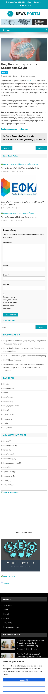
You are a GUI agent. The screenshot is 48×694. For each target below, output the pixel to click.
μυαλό (29, 81)
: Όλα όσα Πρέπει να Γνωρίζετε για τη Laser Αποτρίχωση (24, 356)
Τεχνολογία (7, 419)
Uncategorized (8, 388)
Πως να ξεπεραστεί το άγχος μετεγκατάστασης (20, 217)
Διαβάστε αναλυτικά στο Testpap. (14, 129)
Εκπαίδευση (8, 401)
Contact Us (37, 2)
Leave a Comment (29, 76)
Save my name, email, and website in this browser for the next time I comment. (10, 303)
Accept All (24, 680)
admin (16, 76)
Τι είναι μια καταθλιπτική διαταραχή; (42, 148)
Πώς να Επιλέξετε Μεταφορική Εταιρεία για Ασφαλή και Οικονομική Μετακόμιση (24, 342)
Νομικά (6, 410)
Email (6, 275)
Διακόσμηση (8, 397)
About (29, 2)
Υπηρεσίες (7, 428)
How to (4, 72)
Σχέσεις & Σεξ (8, 414)
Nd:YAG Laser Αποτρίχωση (13, 360)
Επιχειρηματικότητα (11, 406)
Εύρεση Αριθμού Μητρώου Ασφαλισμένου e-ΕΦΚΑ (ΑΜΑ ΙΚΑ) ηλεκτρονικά (22, 203)
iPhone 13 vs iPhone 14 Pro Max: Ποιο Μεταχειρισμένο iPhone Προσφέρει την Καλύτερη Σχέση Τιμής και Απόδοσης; (23, 367)
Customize (24, 685)
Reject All (24, 690)
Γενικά (5, 393)
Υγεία (5, 423)
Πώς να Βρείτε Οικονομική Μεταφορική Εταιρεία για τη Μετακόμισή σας (24, 349)
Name (6, 265)
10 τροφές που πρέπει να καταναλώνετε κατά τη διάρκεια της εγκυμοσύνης (8, 148)
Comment (7, 243)
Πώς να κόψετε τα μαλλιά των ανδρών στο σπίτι (20, 168)
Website (6, 284)
